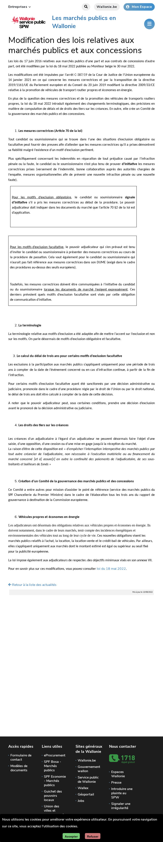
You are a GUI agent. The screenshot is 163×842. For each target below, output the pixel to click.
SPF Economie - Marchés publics (55, 780)
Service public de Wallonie (88, 779)
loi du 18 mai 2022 (111, 568)
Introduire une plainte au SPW (121, 793)
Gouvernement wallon (89, 769)
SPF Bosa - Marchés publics (52, 766)
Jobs (81, 801)
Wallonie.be (107, 6)
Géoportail (86, 794)
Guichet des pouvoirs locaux (53, 795)
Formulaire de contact (20, 757)
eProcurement (54, 755)
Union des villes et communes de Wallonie (54, 812)
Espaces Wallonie (118, 774)
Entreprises (19, 6)
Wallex (83, 788)
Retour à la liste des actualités (33, 584)
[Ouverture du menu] (149, 24)
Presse (116, 782)
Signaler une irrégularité (120, 806)
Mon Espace (142, 6)
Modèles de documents (18, 768)
